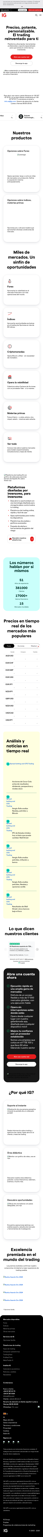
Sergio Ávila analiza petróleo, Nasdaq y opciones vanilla (20, 884)
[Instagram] (9, 1442)
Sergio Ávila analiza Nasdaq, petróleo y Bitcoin (20, 810)
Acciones (21, 646)
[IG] (4, 15)
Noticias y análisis (9, 1372)
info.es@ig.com (10, 101)
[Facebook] (4, 1442)
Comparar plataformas (11, 1352)
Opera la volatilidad (17, 382)
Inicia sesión (22, 10)
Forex (10, 286)
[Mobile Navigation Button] (40, 15)
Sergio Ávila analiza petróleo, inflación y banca (20, 859)
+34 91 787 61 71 (15, 1399)
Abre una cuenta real (35, 10)
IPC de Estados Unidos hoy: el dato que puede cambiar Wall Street (21, 835)
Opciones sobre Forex (18, 151)
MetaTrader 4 (8, 1360)
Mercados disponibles (11, 1319)
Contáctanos (8, 1383)
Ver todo (12, 443)
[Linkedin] (19, 1442)
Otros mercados (9, 1331)
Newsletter (7, 1375)
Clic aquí (15, 1407)
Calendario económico (11, 1369)
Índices (11, 319)
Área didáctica (14, 1152)
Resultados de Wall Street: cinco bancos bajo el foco (20, 908)
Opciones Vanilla (9, 1340)
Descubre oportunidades (19, 1200)
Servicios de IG (8, 1337)
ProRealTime (7, 1357)
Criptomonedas (15, 351)
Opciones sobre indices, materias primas (19, 201)
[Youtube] (14, 1442)
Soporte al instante (16, 1105)
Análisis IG (7, 1365)
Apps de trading (9, 1349)
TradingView (7, 1354)
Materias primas (16, 413)
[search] (36, 15)
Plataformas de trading (11, 1345)
